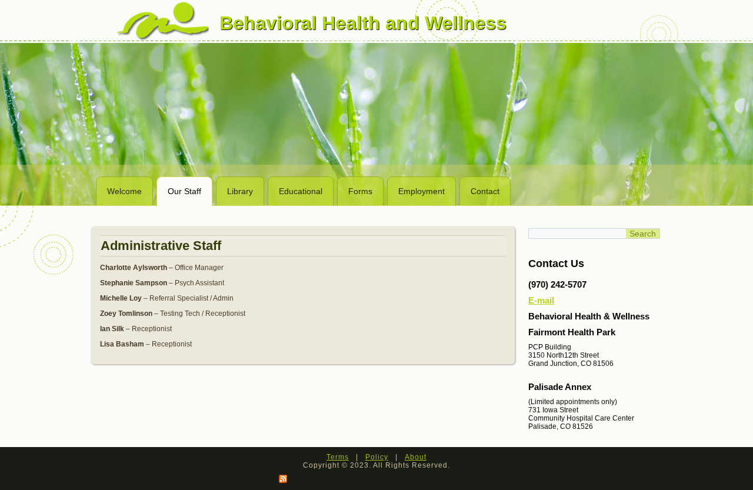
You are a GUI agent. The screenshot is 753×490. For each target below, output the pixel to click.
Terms (337, 457)
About (416, 457)
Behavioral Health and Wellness (363, 23)
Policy (376, 457)
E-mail (541, 300)
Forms (360, 191)
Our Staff (184, 191)
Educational (300, 191)
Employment (421, 191)
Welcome (124, 191)
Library (240, 191)
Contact (485, 191)
